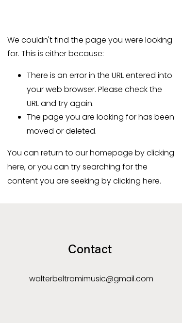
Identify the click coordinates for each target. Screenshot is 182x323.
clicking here (136, 180)
